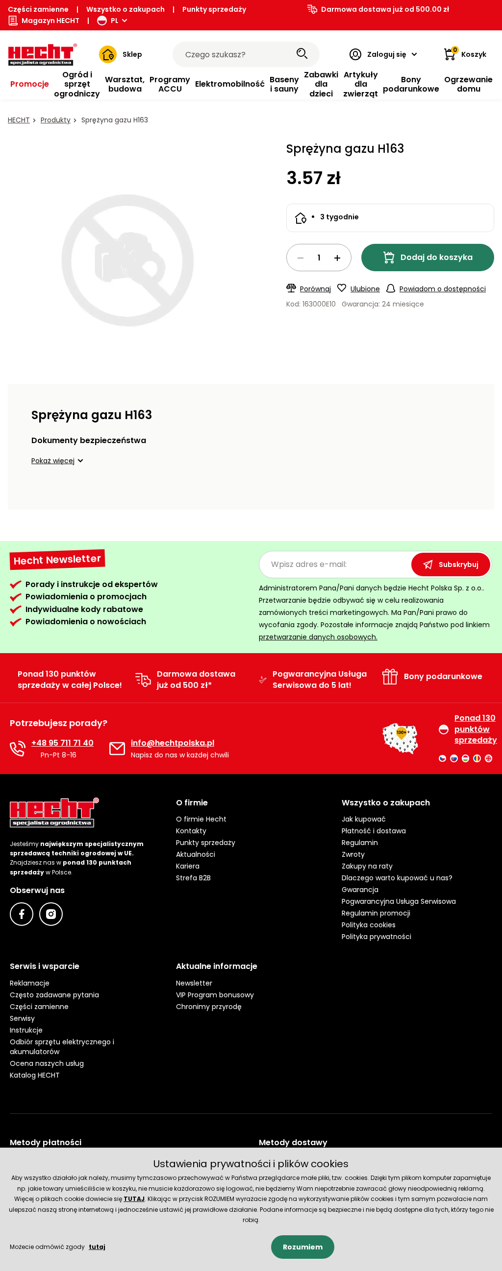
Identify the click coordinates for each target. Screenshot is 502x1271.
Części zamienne (38, 9)
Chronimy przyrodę (209, 1007)
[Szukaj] (302, 54)
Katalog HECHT (35, 1075)
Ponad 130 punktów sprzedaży (473, 729)
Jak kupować (364, 819)
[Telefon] (17, 748)
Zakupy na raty (367, 866)
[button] (58, 461)
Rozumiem (303, 1247)
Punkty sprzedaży (214, 9)
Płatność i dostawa (374, 831)
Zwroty (353, 854)
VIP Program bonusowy (215, 995)
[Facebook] (21, 914)
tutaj (97, 1247)
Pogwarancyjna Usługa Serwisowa (399, 901)
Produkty (56, 120)
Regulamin (360, 842)
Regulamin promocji (376, 913)
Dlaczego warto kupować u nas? (397, 878)
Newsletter (194, 983)
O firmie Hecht (201, 819)
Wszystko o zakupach (125, 9)
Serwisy (22, 1018)
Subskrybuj (458, 564)
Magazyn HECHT (50, 20)
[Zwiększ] (337, 258)
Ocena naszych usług (47, 1063)
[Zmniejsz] (300, 258)
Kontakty (191, 831)
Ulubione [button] (365, 289)
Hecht (19, 120)
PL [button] (115, 20)
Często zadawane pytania (54, 995)
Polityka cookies (369, 925)
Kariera (188, 866)
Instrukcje (26, 1030)
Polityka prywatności (376, 936)
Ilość (318, 257)
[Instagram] (51, 914)
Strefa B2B (193, 878)
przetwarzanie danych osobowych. (318, 637)
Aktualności (195, 854)
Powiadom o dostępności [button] (443, 289)
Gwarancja (360, 889)
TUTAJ (134, 1199)
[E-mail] (117, 748)
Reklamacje (30, 983)
